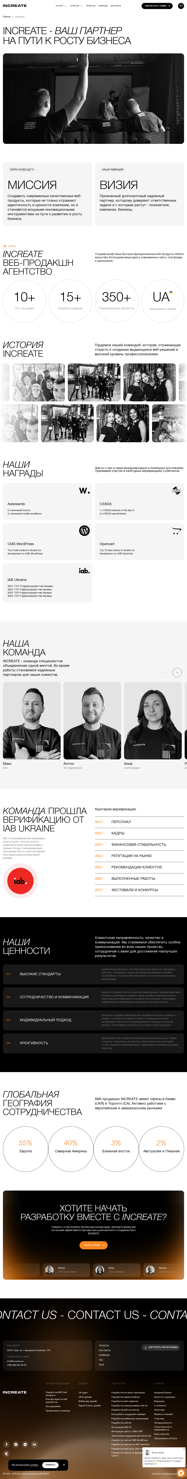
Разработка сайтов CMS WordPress (129, 1440)
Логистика (159, 1410)
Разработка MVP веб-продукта (57, 1394)
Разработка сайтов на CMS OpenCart (130, 1445)
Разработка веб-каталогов (125, 1410)
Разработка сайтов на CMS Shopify (129, 1449)
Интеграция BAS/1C (121, 1427)
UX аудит (83, 1393)
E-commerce (160, 1406)
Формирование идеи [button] (58, 1384)
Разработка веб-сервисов (124, 1401)
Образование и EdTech (165, 1439)
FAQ (101, 1360)
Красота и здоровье (164, 1397)
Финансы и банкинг (163, 1414)
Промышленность (163, 1423)
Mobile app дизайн (88, 1401)
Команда (103, 6)
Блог (101, 1365)
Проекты (90, 6)
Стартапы (159, 1419)
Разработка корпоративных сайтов (129, 1406)
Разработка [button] (118, 1384)
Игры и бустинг (161, 1434)
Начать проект (92, 1245)
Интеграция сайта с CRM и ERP (127, 1432)
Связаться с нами (155, 6)
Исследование (53, 1407)
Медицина (159, 1401)
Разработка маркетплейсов (125, 1397)
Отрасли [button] (159, 1384)
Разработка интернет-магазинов (128, 1393)
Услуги (59, 6)
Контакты (116, 6)
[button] (177, 672)
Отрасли (74, 6)
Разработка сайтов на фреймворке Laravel (129, 1454)
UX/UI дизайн (85, 1397)
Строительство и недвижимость (163, 1428)
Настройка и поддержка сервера (128, 1414)
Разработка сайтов (121, 1423)
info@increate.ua (15, 1361)
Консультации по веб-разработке (57, 1400)
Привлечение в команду (58, 1411)
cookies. (34, 1465)
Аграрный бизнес (163, 1393)
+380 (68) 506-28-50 (16, 1365)
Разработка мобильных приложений (129, 1419)
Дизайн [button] (83, 1384)
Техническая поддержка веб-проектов (131, 1436)
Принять (50, 1465)
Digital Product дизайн (90, 1406)
